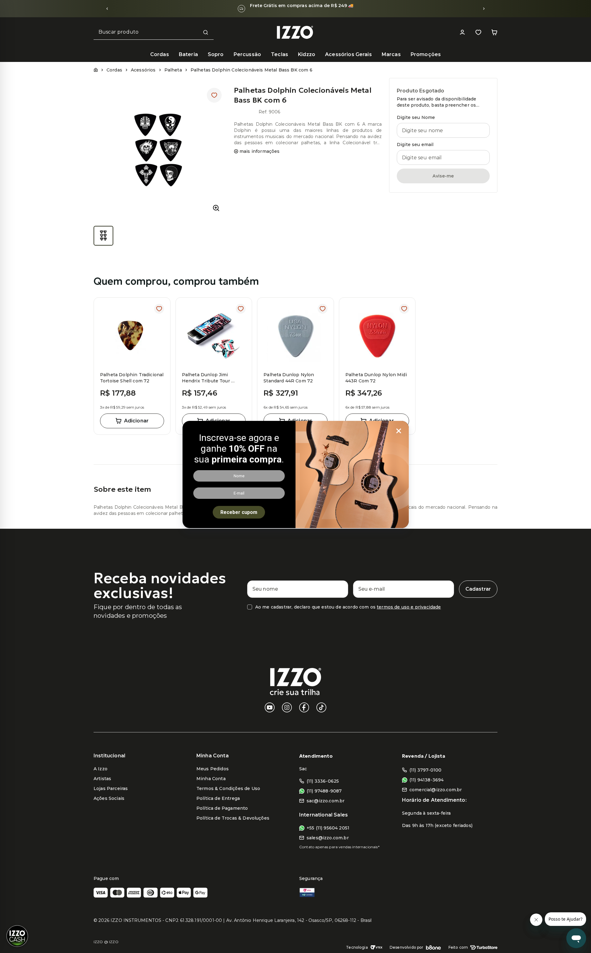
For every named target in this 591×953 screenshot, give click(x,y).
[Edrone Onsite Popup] (295, 476)
